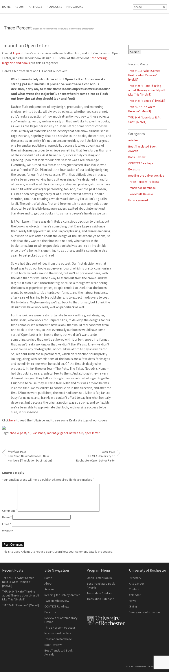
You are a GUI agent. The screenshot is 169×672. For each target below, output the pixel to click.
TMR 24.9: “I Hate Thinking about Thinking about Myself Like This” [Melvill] (146, 90)
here (12, 420)
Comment (9, 511)
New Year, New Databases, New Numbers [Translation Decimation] (30, 456)
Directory (135, 578)
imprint (51, 433)
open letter (92, 433)
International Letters (57, 633)
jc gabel (62, 433)
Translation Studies (99, 593)
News (132, 601)
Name (7, 517)
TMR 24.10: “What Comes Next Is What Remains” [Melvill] (144, 75)
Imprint (18, 53)
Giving (133, 606)
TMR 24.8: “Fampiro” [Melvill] (146, 101)
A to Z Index (136, 583)
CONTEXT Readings (140, 163)
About (20, 7)
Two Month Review (140, 194)
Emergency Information (144, 612)
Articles (133, 140)
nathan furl (76, 433)
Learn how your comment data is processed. (84, 552)
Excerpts (134, 169)
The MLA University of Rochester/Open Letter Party (95, 456)
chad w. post (18, 433)
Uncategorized (138, 200)
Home (6, 7)
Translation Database (142, 188)
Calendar (135, 595)
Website (7, 531)
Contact (134, 589)
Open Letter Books (99, 578)
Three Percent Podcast (143, 182)
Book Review (136, 157)
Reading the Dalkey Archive (146, 175)
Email (6, 524)
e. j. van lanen (36, 433)
